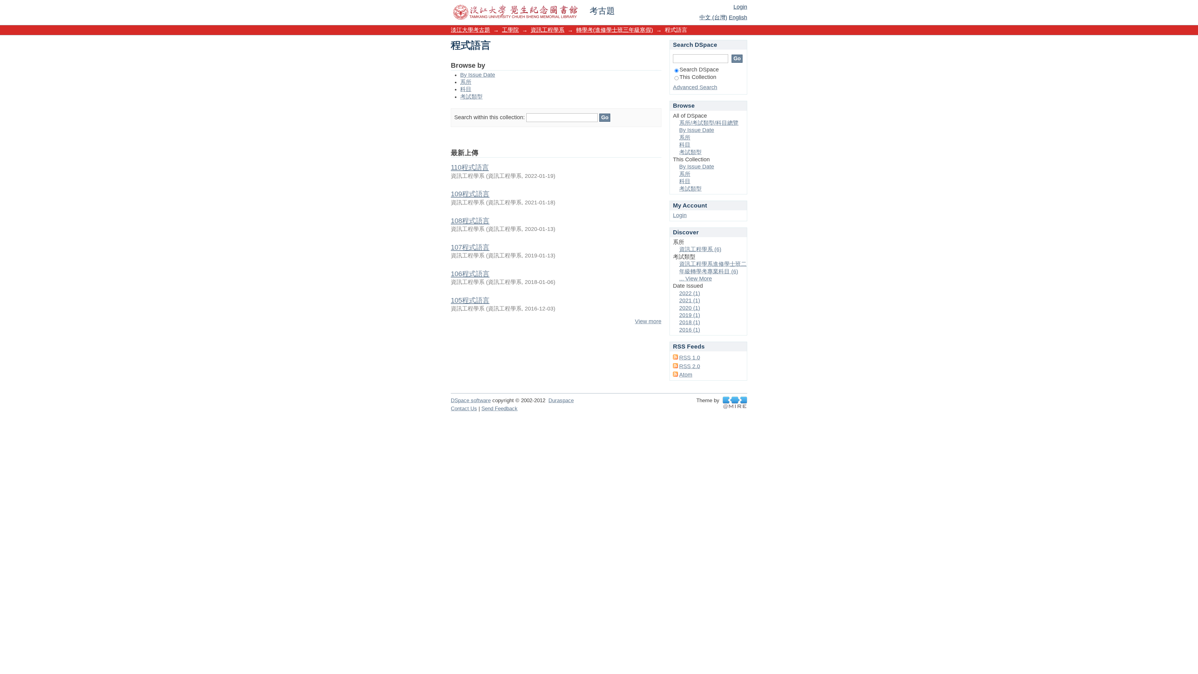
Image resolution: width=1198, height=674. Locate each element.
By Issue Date (477, 75)
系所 (465, 82)
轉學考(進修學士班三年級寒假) (614, 30)
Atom (685, 375)
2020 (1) (689, 308)
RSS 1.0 (689, 357)
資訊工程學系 (547, 30)
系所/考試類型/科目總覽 (708, 123)
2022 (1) (689, 293)
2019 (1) (689, 315)
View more (648, 321)
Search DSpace (699, 69)
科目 (465, 89)
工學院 (510, 30)
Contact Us (464, 409)
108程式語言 (470, 221)
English (738, 17)
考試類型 (471, 97)
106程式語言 (470, 274)
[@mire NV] (735, 403)
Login (740, 7)
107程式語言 (470, 247)
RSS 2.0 (689, 366)
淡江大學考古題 (470, 30)
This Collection (697, 77)
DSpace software (471, 400)
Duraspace (561, 400)
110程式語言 (470, 167)
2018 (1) (689, 322)
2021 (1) (689, 300)
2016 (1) (689, 330)
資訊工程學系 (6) (700, 249)
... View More (695, 279)
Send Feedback (499, 409)
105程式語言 (470, 300)
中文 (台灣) (713, 17)
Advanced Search (695, 87)
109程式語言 (470, 194)
